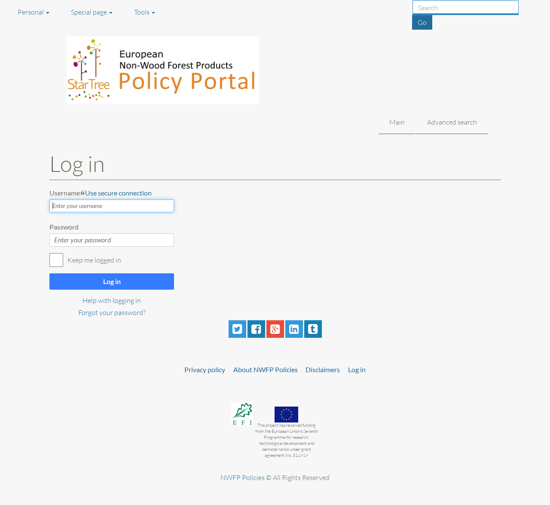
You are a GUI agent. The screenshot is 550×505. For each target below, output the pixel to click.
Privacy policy (204, 369)
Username (100, 193)
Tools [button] (142, 12)
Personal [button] (31, 12)
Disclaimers (323, 369)
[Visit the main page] (173, 70)
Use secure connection (118, 193)
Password (64, 227)
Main (397, 122)
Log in (112, 281)
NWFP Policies (242, 477)
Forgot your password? (112, 312)
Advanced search (452, 122)
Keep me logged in (94, 260)
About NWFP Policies (265, 369)
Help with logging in (111, 300)
